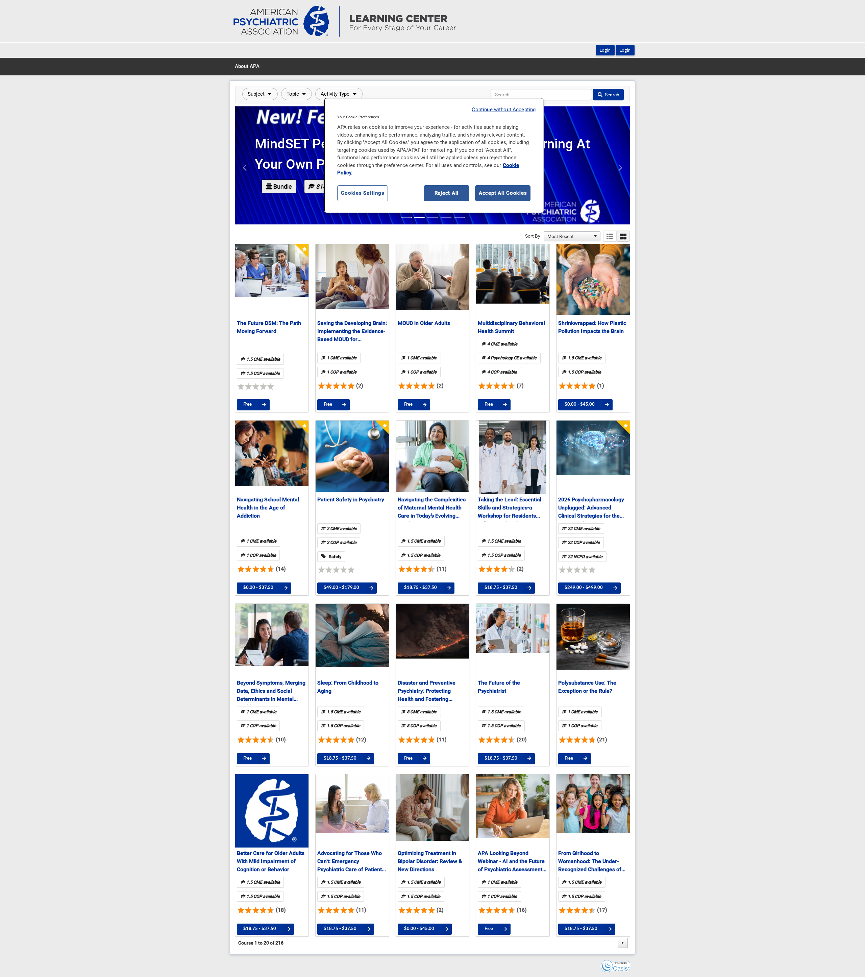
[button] (260, 94)
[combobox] (569, 236)
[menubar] (247, 66)
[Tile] (623, 236)
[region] (434, 155)
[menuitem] (247, 66)
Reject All (447, 193)
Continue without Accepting (504, 109)
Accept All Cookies (503, 193)
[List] (609, 236)
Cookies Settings (362, 193)
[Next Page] (623, 943)
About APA (247, 66)
